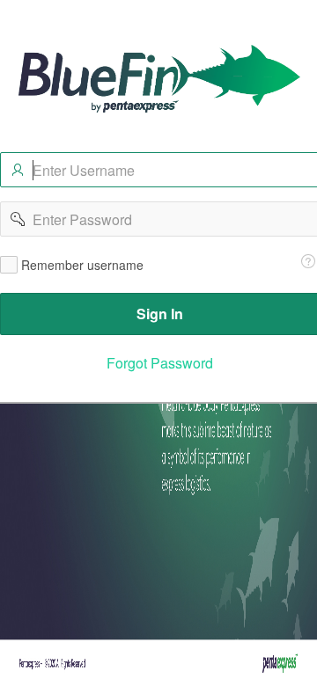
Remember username (82, 265)
